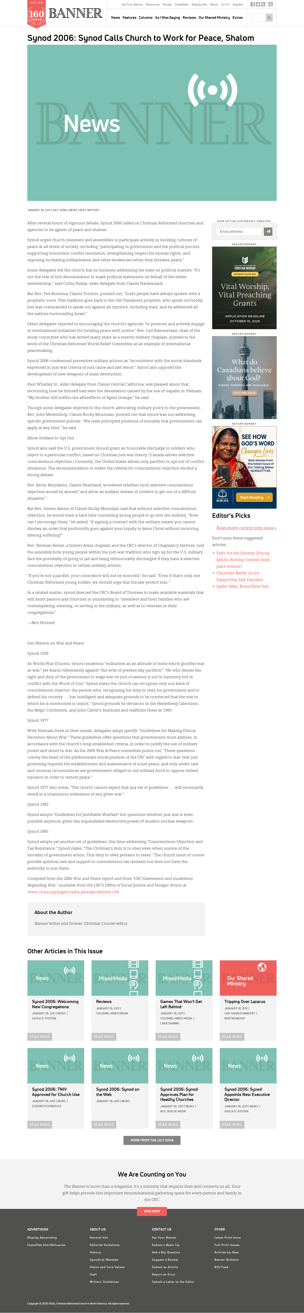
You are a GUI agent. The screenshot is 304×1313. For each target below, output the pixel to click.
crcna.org (270, 4)
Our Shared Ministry (214, 17)
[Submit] (268, 232)
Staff (93, 1274)
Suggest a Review (165, 1260)
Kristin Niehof (234, 1018)
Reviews (189, 17)
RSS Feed (221, 1267)
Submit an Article (165, 1267)
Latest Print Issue (227, 1237)
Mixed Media (119, 1013)
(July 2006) (59, 210)
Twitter (258, 5)
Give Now (152, 1211)
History (95, 1252)
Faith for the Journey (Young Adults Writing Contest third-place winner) (243, 560)
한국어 (225, 4)
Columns (145, 17)
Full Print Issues (227, 1245)
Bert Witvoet (89, 210)
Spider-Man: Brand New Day (242, 587)
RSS (263, 5)
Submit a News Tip (166, 1245)
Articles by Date (226, 1252)
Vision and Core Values (107, 1267)
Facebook (253, 5)
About (214, 4)
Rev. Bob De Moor (173, 1111)
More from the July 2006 (152, 1140)
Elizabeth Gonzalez (46, 1106)
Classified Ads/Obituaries (46, 1245)
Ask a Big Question (166, 1252)
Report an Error (164, 1274)
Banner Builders (226, 1260)
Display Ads (199, 4)
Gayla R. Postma (44, 1018)
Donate (167, 4)
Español (238, 4)
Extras (238, 17)
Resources (153, 4)
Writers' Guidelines (104, 1282)
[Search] (269, 17)
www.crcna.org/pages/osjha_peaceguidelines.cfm (73, 892)
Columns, (103, 1013)
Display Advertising (42, 1237)
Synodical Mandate (104, 1260)
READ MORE (40, 1037)
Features (129, 17)
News (73, 210)
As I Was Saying (167, 17)
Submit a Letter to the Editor (173, 1282)
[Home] (86, 13)
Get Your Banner (132, 4)
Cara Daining (169, 1023)
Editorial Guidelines (105, 1245)
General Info (99, 1237)
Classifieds (182, 4)
